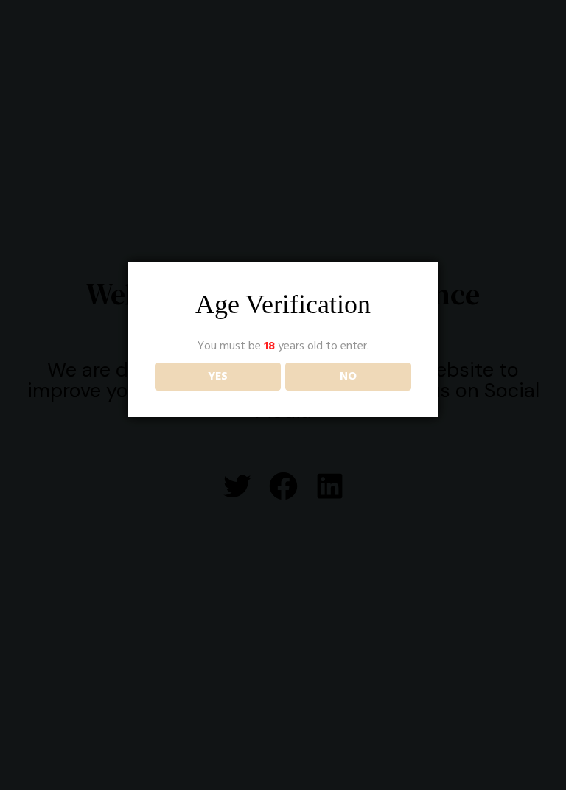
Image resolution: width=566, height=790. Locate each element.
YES (218, 376)
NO (348, 376)
